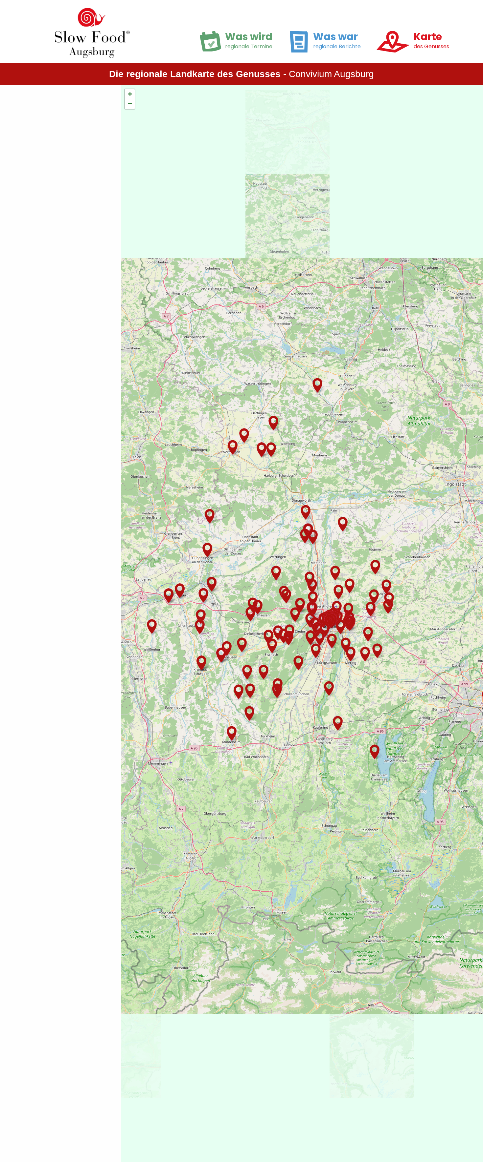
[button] (350, 654)
